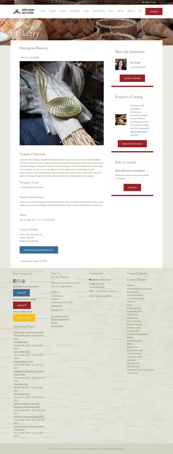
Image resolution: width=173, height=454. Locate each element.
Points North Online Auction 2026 (29, 332)
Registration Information (39, 250)
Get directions (56, 305)
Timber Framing (134, 353)
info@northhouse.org (100, 279)
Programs (74, 11)
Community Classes (135, 298)
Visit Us (120, 11)
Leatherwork (132, 318)
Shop (111, 11)
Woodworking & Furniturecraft (140, 369)
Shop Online (24, 318)
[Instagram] (19, 281)
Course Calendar (137, 273)
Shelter (130, 344)
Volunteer (131, 360)
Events (63, 11)
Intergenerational (134, 311)
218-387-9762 (97, 287)
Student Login (150, 2)
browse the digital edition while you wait (139, 131)
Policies (54, 322)
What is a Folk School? (60, 319)
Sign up (21, 292)
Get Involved (99, 11)
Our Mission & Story (60, 316)
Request (21, 305)
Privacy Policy (57, 326)
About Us (131, 11)
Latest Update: (33, 261)
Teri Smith (34, 57)
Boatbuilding (132, 292)
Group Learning (134, 308)
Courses (52, 11)
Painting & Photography (137, 334)
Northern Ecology (134, 324)
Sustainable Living (135, 350)
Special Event (133, 347)
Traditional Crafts (134, 356)
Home (42, 11)
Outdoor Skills (133, 331)
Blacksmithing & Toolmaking (139, 288)
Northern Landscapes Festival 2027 (29, 416)
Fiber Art (131, 301)
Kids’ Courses (133, 314)
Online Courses (134, 327)
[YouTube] (23, 281)
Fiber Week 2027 (21, 384)
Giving (86, 11)
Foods (129, 305)
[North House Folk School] (24, 11)
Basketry (131, 285)
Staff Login (120, 449)
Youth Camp (132, 373)
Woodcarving (133, 363)
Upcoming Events (23, 326)
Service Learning (134, 340)
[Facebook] (14, 281)
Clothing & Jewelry (135, 295)
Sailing (130, 337)
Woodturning (133, 366)
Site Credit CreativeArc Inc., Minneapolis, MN (100, 449)
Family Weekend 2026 (23, 361)
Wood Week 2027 (22, 394)
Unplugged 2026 (21, 342)
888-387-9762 (97, 283)
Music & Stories (134, 321)
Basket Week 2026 (22, 351)
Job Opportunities (100, 296)
